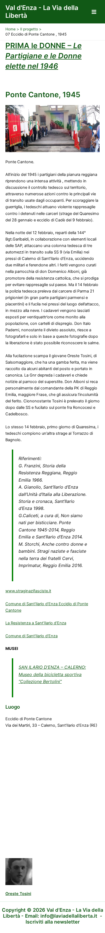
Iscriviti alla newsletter (53, 922)
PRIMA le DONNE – (43, 56)
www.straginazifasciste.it (28, 591)
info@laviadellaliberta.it (68, 916)
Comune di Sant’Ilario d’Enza (31, 635)
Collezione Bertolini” (41, 681)
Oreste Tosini (18, 893)
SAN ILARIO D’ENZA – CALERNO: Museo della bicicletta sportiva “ (52, 674)
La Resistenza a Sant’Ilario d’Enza (35, 623)
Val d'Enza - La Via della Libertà (41, 11)
